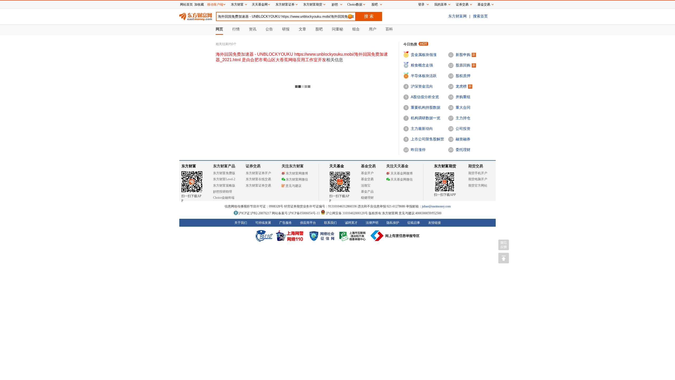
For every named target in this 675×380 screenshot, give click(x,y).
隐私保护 (393, 223)
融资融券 (463, 139)
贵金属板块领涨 (424, 55)
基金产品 (367, 191)
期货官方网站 (477, 185)
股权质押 (463, 76)
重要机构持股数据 (425, 107)
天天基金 (336, 166)
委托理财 (463, 150)
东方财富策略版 (224, 185)
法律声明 (372, 223)
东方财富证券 (285, 4)
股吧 (375, 4)
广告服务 (285, 223)
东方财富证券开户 (258, 173)
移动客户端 (215, 4)
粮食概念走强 (422, 65)
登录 (421, 4)
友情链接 (434, 223)
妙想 (335, 4)
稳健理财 (367, 198)
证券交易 (462, 4)
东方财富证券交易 (258, 185)
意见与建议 (293, 186)
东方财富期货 (445, 166)
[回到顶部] (503, 258)
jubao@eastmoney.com (436, 206)
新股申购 (463, 55)
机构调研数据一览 (425, 118)
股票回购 (463, 65)
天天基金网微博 (401, 173)
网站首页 (186, 4)
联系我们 (330, 223)
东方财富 (188, 166)
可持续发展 (263, 223)
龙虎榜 (461, 86)
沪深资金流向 (422, 86)
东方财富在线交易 (258, 179)
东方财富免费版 (224, 173)
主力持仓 (463, 118)
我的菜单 (440, 4)
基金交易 (367, 179)
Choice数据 (354, 4)
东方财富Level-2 (224, 179)
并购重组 (463, 97)
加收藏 (199, 4)
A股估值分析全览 (425, 97)
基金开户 (367, 173)
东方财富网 (457, 16)
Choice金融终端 (223, 198)
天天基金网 (260, 4)
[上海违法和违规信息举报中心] (353, 235)
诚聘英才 (351, 223)
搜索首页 (480, 16)
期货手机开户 (477, 173)
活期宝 (365, 185)
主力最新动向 (422, 128)
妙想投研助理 (222, 191)
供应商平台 (308, 223)
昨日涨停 (418, 150)
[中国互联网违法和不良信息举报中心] (395, 235)
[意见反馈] (503, 245)
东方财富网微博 (297, 173)
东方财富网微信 (297, 179)
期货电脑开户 (477, 179)
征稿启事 (413, 223)
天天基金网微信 (401, 179)
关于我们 (240, 223)
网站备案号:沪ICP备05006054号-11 (296, 213)
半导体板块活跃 (424, 76)
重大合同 (463, 107)
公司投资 (463, 128)
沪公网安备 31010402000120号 (347, 213)
